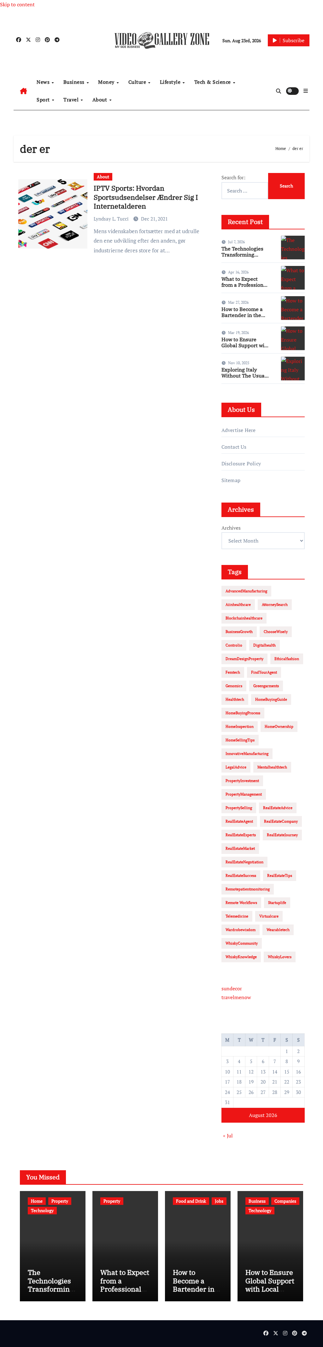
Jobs (219, 1201)
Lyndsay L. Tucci (112, 219)
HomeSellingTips (240, 740)
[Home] (23, 91)
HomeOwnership (279, 726)
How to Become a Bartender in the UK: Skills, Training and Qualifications (244, 318)
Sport (44, 99)
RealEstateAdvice (277, 807)
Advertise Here (238, 430)
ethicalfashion (286, 658)
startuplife (277, 902)
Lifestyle (171, 81)
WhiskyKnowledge (241, 956)
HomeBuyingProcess (243, 713)
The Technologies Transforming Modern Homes (242, 254)
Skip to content (17, 4)
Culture (138, 81)
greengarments (266, 685)
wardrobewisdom (240, 929)
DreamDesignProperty (244, 658)
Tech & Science (213, 81)
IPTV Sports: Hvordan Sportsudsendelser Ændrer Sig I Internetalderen (146, 196)
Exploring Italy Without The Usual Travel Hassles (243, 375)
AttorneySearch (275, 604)
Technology (42, 1210)
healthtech (235, 699)
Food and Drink (191, 1201)
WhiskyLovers (279, 956)
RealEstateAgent (239, 821)
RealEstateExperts (241, 834)
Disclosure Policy (241, 463)
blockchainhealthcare (244, 618)
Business (74, 81)
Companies (285, 1201)
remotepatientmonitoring (248, 889)
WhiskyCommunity (242, 943)
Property (59, 1201)
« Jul (228, 1135)
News (44, 81)
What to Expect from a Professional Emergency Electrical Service (244, 288)
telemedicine (237, 916)
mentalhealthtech (272, 767)
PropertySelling (239, 807)
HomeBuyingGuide (271, 699)
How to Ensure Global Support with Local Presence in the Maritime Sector (245, 348)
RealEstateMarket (240, 848)
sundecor (231, 988)
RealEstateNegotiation (244, 862)
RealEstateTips (279, 875)
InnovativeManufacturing (247, 753)
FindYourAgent (264, 672)
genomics (234, 685)
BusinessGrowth (239, 631)
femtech (233, 672)
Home (37, 1201)
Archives (231, 527)
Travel (71, 99)
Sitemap (230, 480)
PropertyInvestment (242, 780)
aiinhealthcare (238, 604)
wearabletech (278, 929)
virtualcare (269, 916)
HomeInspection (240, 726)
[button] (305, 90)
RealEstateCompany (281, 821)
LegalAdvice (236, 767)
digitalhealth (264, 645)
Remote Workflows (241, 902)
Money (107, 81)
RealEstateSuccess (241, 875)
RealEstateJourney (282, 834)
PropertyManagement (244, 794)
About (100, 99)
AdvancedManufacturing (246, 591)
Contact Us (234, 446)
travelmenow (236, 997)
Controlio (234, 645)
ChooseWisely (276, 631)
